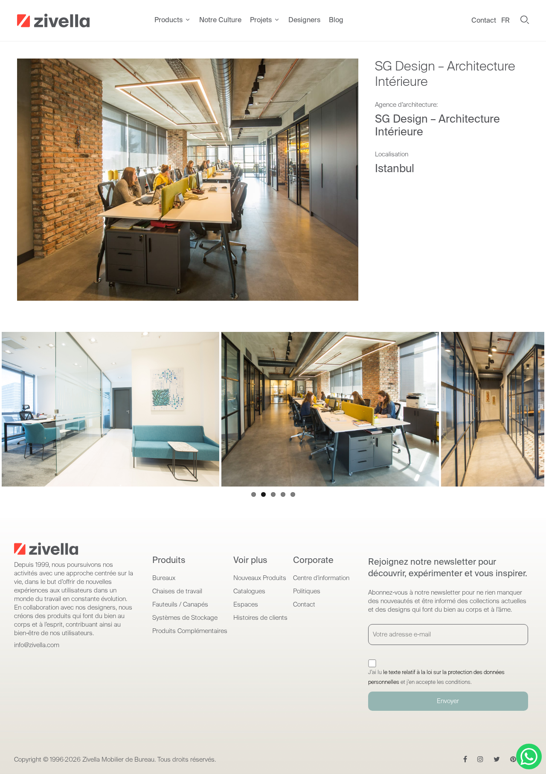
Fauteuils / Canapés (180, 604)
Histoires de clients (260, 617)
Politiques (306, 591)
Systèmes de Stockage (185, 617)
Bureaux (163, 578)
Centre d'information (321, 578)
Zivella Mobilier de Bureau (118, 759)
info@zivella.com (36, 645)
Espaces (245, 604)
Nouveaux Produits (259, 578)
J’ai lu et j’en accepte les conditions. (436, 677)
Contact (483, 20)
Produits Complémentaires (189, 631)
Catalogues (249, 591)
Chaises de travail (177, 591)
